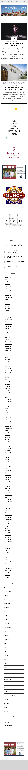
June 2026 (7, 281)
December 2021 (8, 395)
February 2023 (8, 364)
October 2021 (8, 399)
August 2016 (8, 521)
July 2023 (7, 352)
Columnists (7, 603)
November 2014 (8, 563)
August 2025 (8, 299)
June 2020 (7, 435)
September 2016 (8, 519)
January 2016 (8, 535)
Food (5, 647)
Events (5, 631)
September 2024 (8, 324)
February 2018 (8, 490)
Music (14, 41)
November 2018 (8, 472)
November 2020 (8, 424)
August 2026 (8, 277)
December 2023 (8, 341)
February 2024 (8, 339)
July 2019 (7, 459)
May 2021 (7, 410)
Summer (21, 83)
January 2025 (8, 315)
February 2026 (8, 286)
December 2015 (8, 537)
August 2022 (8, 377)
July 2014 (7, 572)
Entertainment (7, 41)
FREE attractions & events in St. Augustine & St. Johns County (14, 89)
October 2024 (8, 321)
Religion (6, 691)
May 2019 (7, 461)
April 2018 (7, 486)
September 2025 (8, 297)
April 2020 (7, 439)
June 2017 (7, 506)
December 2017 (8, 495)
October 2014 (8, 566)
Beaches (6, 595)
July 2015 (7, 546)
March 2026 (7, 284)
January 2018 (8, 492)
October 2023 (8, 346)
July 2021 (7, 406)
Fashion (6, 635)
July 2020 (7, 432)
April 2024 (7, 335)
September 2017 (8, 501)
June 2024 (7, 330)
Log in (6, 720)
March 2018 (7, 488)
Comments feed (8, 725)
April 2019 (7, 464)
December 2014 (8, 561)
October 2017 (8, 499)
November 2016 (8, 515)
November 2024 (8, 319)
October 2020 (8, 426)
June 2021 (7, 408)
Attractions (10, 82)
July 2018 (7, 479)
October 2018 (8, 475)
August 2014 (8, 570)
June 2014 (7, 575)
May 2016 (7, 528)
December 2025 (8, 290)
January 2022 (8, 392)
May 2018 (7, 483)
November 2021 (8, 397)
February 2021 (8, 417)
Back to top (13, 766)
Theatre (6, 711)
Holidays (6, 659)
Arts (4, 82)
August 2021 (8, 404)
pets (5, 683)
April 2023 (7, 359)
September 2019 (8, 455)
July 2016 (7, 523)
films (23, 82)
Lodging (6, 667)
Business (6, 599)
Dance (5, 611)
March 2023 (7, 361)
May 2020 (7, 437)
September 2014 (8, 568)
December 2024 (8, 317)
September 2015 (8, 541)
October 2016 (8, 517)
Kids (9, 83)
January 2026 (8, 288)
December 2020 (8, 421)
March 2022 (7, 388)
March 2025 (7, 310)
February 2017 (8, 508)
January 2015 (8, 559)
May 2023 (7, 357)
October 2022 (8, 372)
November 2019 (8, 450)
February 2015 (8, 557)
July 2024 (7, 328)
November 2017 (8, 497)
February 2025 (8, 313)
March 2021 (7, 415)
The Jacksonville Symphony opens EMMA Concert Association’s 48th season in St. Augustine (14, 245)
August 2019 (8, 457)
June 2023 (7, 355)
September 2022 (8, 375)
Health (5, 651)
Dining (5, 615)
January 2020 (8, 446)
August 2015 (8, 544)
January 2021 (8, 419)
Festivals (6, 639)
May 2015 (7, 550)
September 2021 (8, 401)
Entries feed (7, 722)
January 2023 (8, 366)
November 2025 (8, 292)
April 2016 (7, 530)
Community (18, 82)
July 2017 (7, 504)
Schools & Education (10, 695)
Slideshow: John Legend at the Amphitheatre (14, 44)
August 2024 (8, 326)
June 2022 (7, 381)
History (5, 83)
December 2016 (8, 512)
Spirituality (7, 703)
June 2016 (7, 526)
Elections (6, 623)
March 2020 (7, 441)
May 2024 (7, 332)
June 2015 (7, 548)
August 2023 (8, 350)
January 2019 (8, 468)
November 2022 (8, 370)
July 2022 (7, 379)
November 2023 (8, 344)
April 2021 (7, 412)
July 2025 (7, 301)
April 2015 (7, 552)
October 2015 (8, 539)
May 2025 (7, 306)
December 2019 (8, 448)
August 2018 (8, 477)
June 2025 (7, 304)
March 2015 (7, 555)
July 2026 (7, 279)
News (17, 83)
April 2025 (7, 308)
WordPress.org (8, 727)
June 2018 (7, 481)
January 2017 (8, 510)
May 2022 (7, 384)
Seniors (6, 699)
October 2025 (8, 295)
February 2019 (8, 466)
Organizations (8, 679)
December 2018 (8, 470)
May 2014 (7, 577)
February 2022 (8, 390)
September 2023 (8, 348)
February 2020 (8, 444)
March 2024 (7, 337)
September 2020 (8, 428)
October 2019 (8, 452)
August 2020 (8, 430)
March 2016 (7, 532)
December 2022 (8, 368)
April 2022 (7, 386)
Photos (6, 687)
